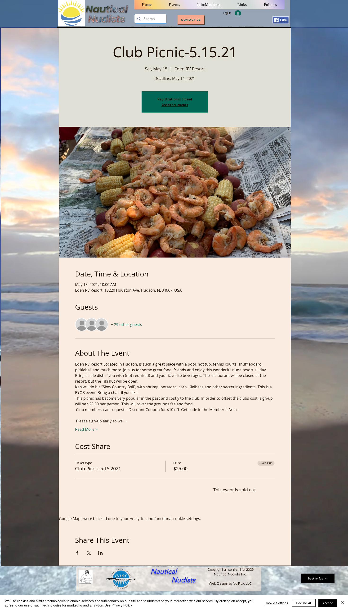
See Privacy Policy (118, 605)
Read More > (86, 429)
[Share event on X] (89, 553)
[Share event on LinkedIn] (100, 553)
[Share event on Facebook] (77, 553)
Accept (327, 603)
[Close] (342, 603)
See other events (174, 104)
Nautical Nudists (173, 575)
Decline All (304, 603)
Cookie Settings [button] (276, 603)
